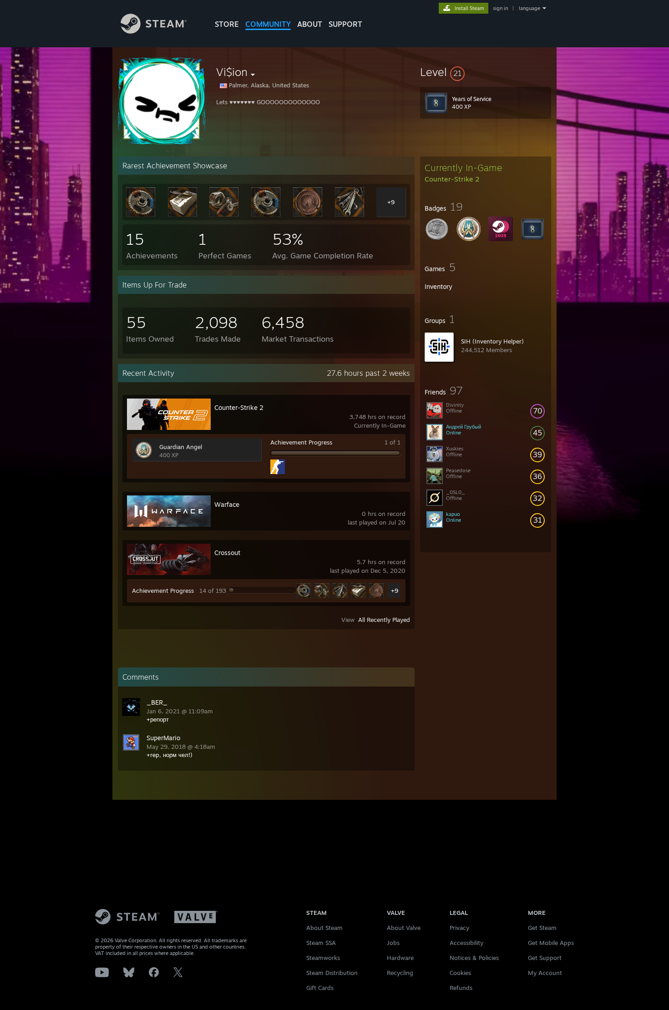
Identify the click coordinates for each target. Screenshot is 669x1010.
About (309, 24)
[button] (485, 72)
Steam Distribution (332, 972)
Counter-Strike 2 (239, 407)
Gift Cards (320, 987)
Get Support (545, 957)
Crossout (227, 552)
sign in (500, 8)
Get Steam (542, 927)
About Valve (404, 927)
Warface (226, 504)
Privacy (459, 927)
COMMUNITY (268, 24)
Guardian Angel (180, 446)
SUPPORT (345, 24)
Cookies (460, 972)
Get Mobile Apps (551, 942)
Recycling (400, 972)
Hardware (400, 957)
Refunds (461, 987)
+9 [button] (394, 590)
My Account (545, 972)
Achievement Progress (301, 442)
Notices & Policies (474, 957)
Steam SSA (321, 942)
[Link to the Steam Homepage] (154, 31)
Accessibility (466, 942)
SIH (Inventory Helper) (492, 341)
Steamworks (323, 957)
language (529, 8)
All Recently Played (384, 619)
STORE (227, 24)
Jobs (393, 942)
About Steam (324, 927)
